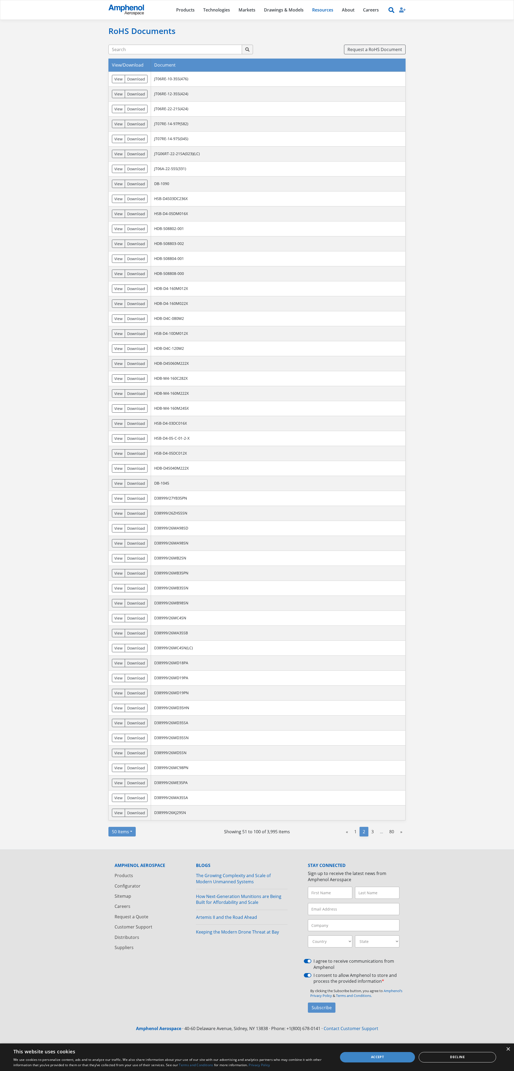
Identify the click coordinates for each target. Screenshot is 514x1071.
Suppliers (124, 947)
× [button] (508, 1049)
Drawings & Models (284, 10)
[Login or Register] (402, 9)
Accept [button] (377, 1057)
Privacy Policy (259, 1065)
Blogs (203, 865)
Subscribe (322, 1008)
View (118, 79)
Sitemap (123, 896)
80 (391, 832)
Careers (122, 906)
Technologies (216, 10)
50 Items (120, 832)
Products (124, 875)
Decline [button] (457, 1057)
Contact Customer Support (351, 1028)
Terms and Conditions (196, 1065)
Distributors (127, 937)
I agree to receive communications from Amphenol (353, 964)
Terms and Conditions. (354, 995)
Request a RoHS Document (374, 49)
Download (136, 79)
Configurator (128, 886)
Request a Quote (131, 917)
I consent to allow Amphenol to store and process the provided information (355, 978)
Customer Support (133, 927)
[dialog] (257, 1057)
